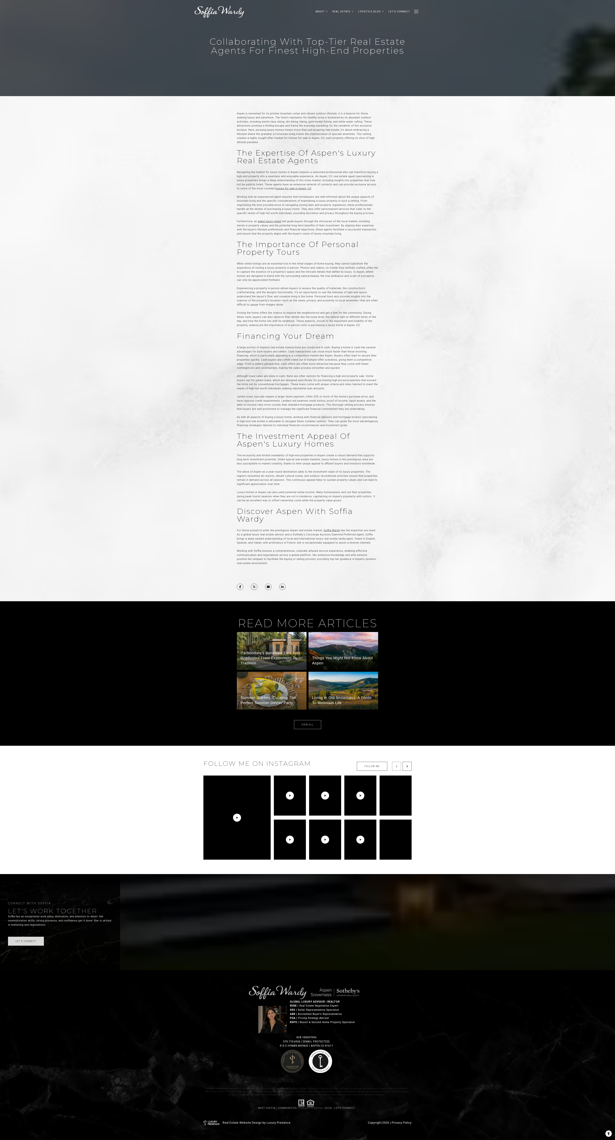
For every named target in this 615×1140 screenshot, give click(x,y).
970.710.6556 (291, 1041)
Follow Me (372, 766)
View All (308, 724)
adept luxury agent (269, 221)
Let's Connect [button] (26, 941)
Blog (328, 1106)
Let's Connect (344, 1106)
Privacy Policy (402, 1122)
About (320, 11)
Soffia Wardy (332, 530)
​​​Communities (287, 1106)
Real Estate (341, 11)
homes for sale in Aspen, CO (293, 188)
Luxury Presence (279, 1122)
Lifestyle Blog (369, 11)
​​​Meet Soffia (266, 1106)
